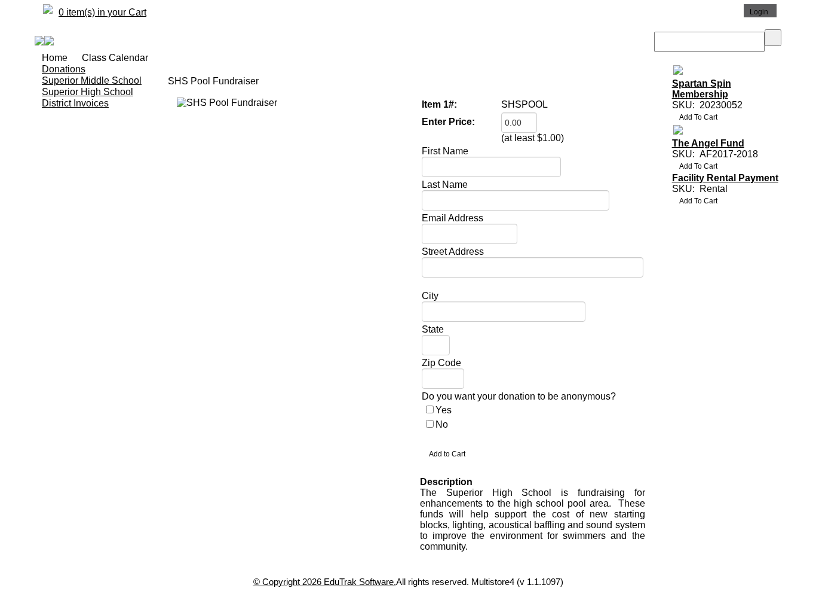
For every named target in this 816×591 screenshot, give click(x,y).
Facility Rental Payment (725, 178)
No (441, 424)
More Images (207, 112)
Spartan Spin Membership (701, 88)
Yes (443, 410)
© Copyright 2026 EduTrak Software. (324, 582)
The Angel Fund (708, 143)
